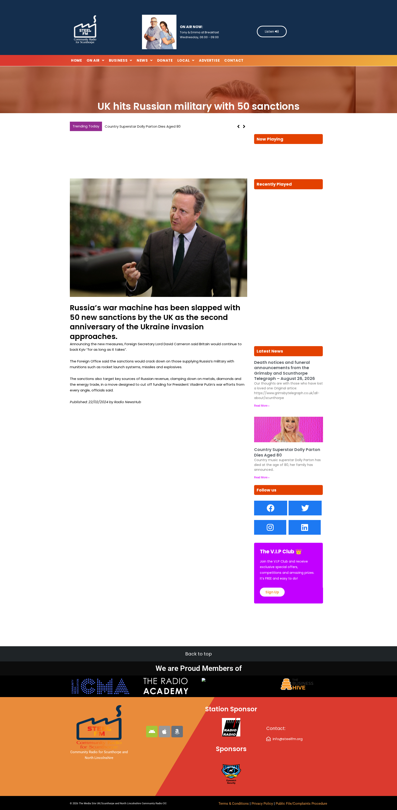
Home (76, 60)
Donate (165, 60)
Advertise (209, 60)
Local (183, 60)
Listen (270, 31)
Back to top (198, 654)
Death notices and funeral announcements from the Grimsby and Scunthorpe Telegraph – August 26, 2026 (284, 370)
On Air (93, 60)
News (142, 60)
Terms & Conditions (233, 803)
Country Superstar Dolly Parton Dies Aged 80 (143, 126)
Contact (234, 60)
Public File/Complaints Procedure (301, 803)
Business (118, 60)
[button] (244, 126)
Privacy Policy (263, 803)
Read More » (261, 405)
